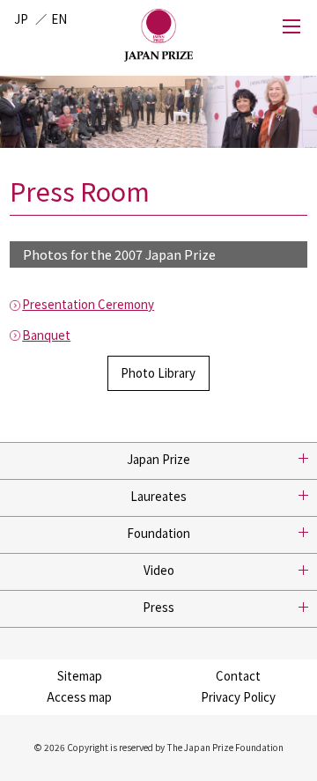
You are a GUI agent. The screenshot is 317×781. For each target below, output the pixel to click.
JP (21, 19)
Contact (238, 675)
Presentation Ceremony (88, 304)
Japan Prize (158, 459)
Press (158, 607)
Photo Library (158, 373)
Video (159, 570)
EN (59, 19)
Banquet (46, 335)
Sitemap (79, 675)
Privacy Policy (238, 697)
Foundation (158, 533)
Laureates (158, 496)
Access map (79, 697)
